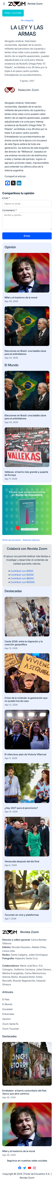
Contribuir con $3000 (22, 574)
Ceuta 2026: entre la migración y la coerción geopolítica (24, 643)
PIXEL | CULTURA (13, 13)
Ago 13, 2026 (11, 648)
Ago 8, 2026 (11, 865)
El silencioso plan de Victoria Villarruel (25, 754)
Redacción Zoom (28, 89)
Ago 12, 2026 (11, 704)
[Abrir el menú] (4, 4)
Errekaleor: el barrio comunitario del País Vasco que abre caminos (24, 1092)
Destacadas (13, 591)
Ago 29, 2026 (11, 301)
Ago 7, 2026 (10, 918)
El (6, 365)
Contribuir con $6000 (22, 578)
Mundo (13, 365)
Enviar (27, 236)
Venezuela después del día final (22, 861)
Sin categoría (27, 20)
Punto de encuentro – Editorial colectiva (21, 540)
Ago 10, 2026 (11, 811)
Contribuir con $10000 (23, 582)
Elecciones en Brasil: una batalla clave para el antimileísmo (25, 352)
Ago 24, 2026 (11, 357)
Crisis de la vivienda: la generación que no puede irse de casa (26, 699)
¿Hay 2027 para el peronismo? (21, 807)
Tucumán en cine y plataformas (22, 914)
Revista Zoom (29, 932)
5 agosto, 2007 (27, 80)
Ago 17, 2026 (11, 478)
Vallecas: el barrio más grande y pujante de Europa (26, 473)
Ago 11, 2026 (11, 758)
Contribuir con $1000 (22, 570)
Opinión (10, 247)
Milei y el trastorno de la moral (21, 297)
